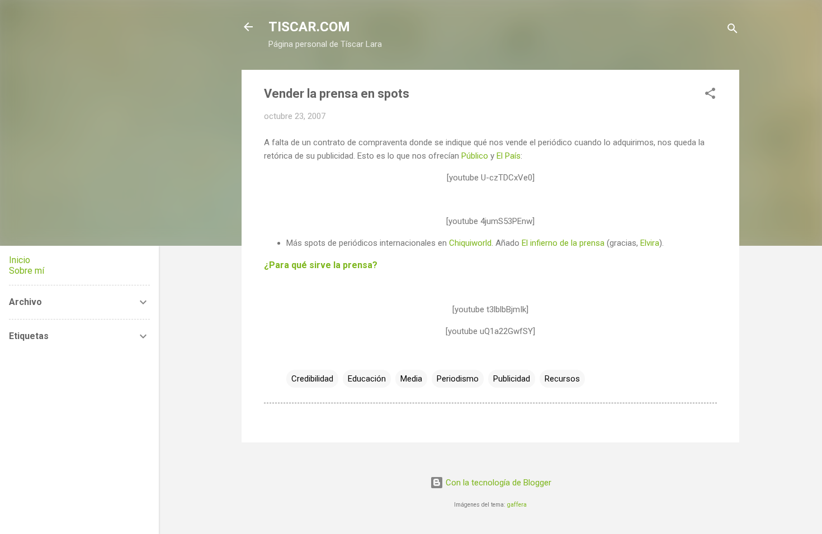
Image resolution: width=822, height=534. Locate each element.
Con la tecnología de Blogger (497, 483)
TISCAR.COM (309, 27)
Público (474, 156)
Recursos (562, 379)
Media (411, 379)
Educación (367, 379)
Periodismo (458, 379)
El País (509, 156)
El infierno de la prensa (563, 243)
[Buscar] (732, 30)
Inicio (19, 260)
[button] (710, 95)
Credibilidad (312, 379)
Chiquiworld (470, 243)
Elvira (649, 243)
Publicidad (511, 379)
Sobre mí (26, 270)
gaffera (517, 504)
